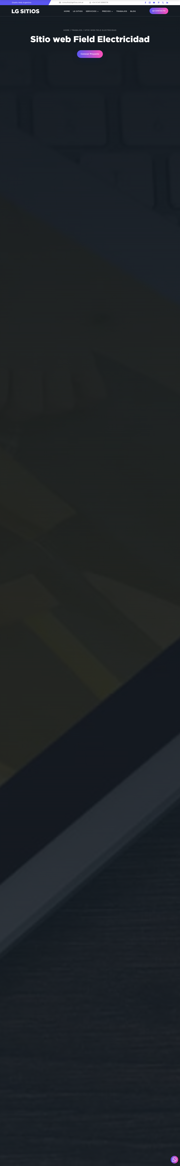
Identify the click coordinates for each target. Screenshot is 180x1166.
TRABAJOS (121, 11)
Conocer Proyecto (90, 54)
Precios (106, 11)
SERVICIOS (91, 11)
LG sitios (78, 11)
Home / (67, 30)
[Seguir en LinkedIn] (167, 3)
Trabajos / (78, 30)
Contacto (160, 11)
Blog (133, 11)
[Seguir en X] (163, 3)
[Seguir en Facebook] (145, 3)
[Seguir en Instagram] (149, 3)
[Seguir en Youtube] (154, 3)
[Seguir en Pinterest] (158, 3)
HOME (67, 11)
